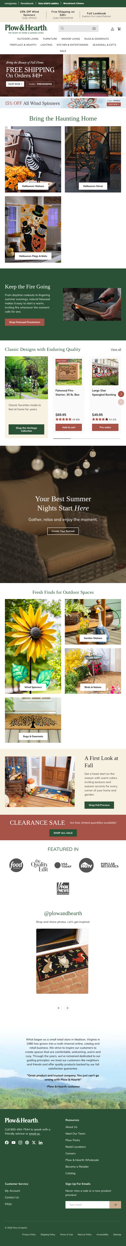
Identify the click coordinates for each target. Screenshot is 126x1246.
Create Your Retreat (63, 531)
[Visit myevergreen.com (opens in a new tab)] (10, 4)
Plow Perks (72, 1140)
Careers (70, 1153)
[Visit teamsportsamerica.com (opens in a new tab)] (48, 4)
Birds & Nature (93, 687)
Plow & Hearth (20, 1227)
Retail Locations (75, 1147)
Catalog (70, 1173)
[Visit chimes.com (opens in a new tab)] (73, 4)
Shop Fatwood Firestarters (24, 322)
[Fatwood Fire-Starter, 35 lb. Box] (68, 372)
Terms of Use (66, 1234)
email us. (34, 1133)
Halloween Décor (93, 186)
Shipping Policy (48, 1234)
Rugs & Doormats (33, 736)
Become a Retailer (77, 1166)
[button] (119, 29)
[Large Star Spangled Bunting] (105, 372)
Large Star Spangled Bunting (104, 392)
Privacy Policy (29, 1234)
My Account (12, 1190)
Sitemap (117, 1234)
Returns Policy (85, 1234)
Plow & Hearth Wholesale (82, 1160)
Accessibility (102, 1234)
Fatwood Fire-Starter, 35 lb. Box (67, 392)
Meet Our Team (75, 1133)
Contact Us (12, 1197)
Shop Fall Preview (99, 805)
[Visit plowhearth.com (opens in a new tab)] (27, 4)
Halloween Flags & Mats (33, 256)
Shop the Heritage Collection (26, 429)
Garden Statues (93, 638)
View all (116, 349)
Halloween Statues (33, 186)
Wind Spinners (33, 687)
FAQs (8, 1204)
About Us (71, 1127)
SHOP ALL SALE (63, 832)
